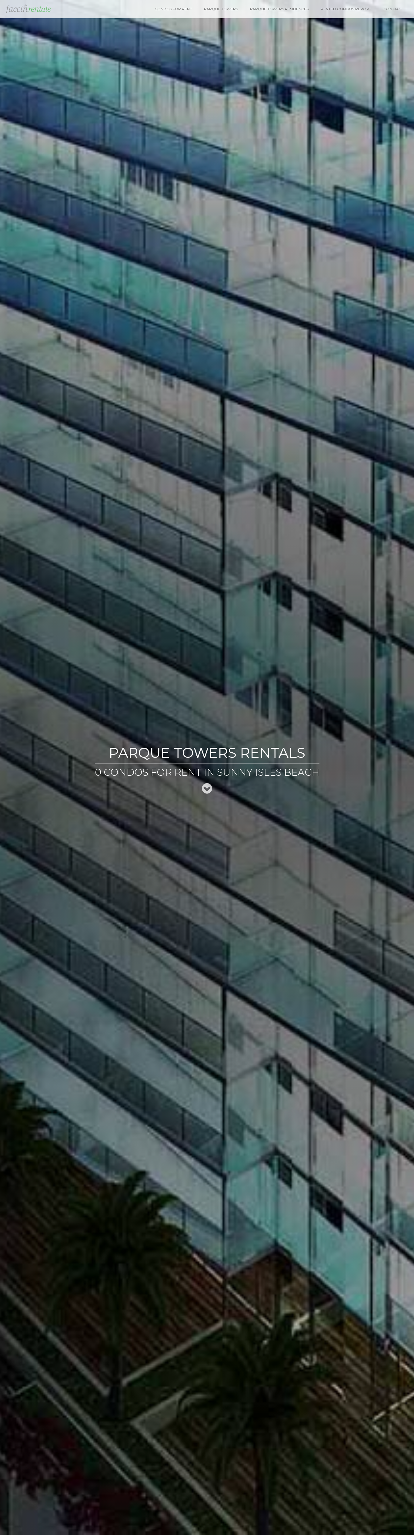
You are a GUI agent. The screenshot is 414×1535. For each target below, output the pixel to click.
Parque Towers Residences (279, 9)
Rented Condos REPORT (346, 9)
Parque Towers (221, 9)
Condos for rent (173, 9)
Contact (392, 9)
